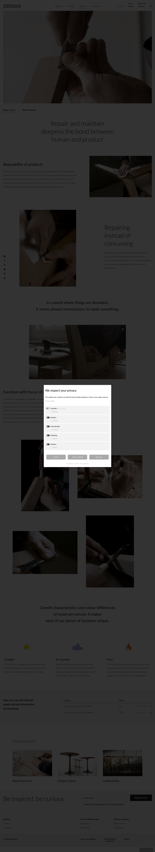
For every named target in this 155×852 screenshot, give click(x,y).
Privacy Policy (70, 463)
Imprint (76, 463)
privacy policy (49, 401)
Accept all (99, 457)
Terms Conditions (84, 463)
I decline (56, 457)
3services (54, 430)
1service (54, 421)
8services (54, 412)
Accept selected (77, 457)
